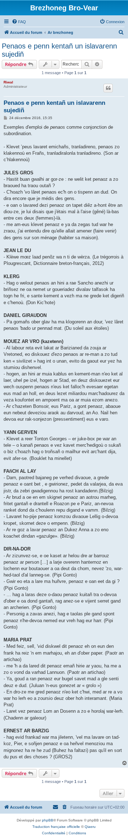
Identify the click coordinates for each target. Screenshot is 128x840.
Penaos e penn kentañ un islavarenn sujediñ (59, 50)
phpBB (47, 820)
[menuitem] (19, 21)
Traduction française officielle (56, 827)
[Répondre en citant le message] (108, 88)
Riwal (8, 82)
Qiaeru (90, 827)
